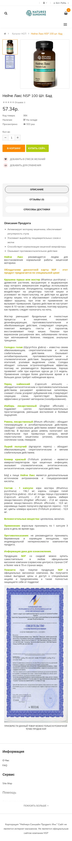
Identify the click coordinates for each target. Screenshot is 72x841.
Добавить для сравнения (25, 165)
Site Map (7, 783)
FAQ (5, 765)
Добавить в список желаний (27, 159)
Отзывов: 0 (20, 102)
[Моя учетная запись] (45, 2)
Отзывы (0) (36, 199)
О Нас (6, 760)
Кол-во (6, 131)
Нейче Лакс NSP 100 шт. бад (46, 33)
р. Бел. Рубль (60, 3)
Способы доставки (37, 209)
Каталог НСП (19, 33)
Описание (37, 189)
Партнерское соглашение (17, 801)
